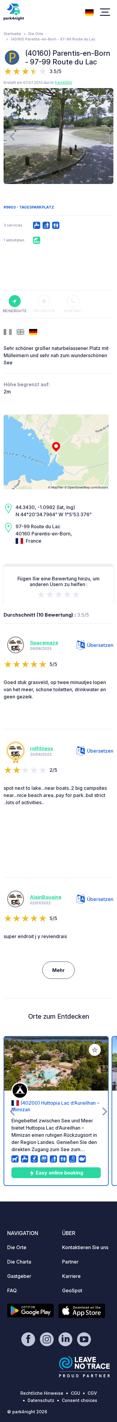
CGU (75, 1393)
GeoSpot (72, 1290)
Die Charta (19, 1262)
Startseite (12, 33)
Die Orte (35, 33)
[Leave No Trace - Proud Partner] (84, 1366)
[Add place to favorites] (95, 1050)
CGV (92, 1393)
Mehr (58, 970)
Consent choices (79, 1400)
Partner (70, 1262)
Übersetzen (100, 645)
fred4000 (63, 82)
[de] (89, 12)
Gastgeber (19, 1276)
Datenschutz (41, 1400)
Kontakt (73, 311)
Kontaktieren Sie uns (85, 1247)
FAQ (12, 1290)
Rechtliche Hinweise (41, 1393)
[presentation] (12, 136)
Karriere (71, 1276)
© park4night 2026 (27, 1411)
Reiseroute (15, 311)
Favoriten (44, 311)
